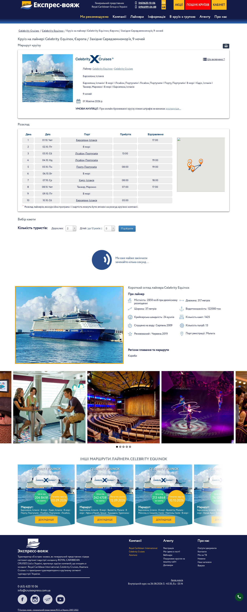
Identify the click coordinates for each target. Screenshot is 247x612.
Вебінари (167, 555)
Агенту (205, 16)
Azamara (133, 555)
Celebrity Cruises (29, 31)
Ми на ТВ (202, 555)
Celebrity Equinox (53, 31)
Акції (179, 5)
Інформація (157, 16)
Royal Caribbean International (143, 548)
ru (163, 2)
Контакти (202, 551)
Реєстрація (168, 548)
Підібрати (127, 228)
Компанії (119, 16)
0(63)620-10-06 (147, 3)
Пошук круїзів (198, 5)
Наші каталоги (205, 562)
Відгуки (201, 565)
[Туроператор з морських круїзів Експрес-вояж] (49, 5)
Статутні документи (207, 548)
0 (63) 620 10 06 (28, 587)
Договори (168, 565)
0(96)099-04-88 (147, 7)
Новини (201, 558)
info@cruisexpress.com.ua (34, 591)
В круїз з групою (183, 16)
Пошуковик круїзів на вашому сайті (174, 560)
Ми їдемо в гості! (171, 551)
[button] (190, 162)
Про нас (220, 16)
